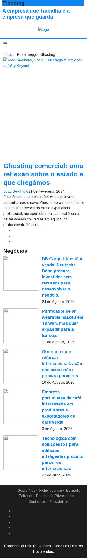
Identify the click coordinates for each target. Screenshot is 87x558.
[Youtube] (14, 533)
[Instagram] (14, 527)
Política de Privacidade (55, 496)
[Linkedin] (14, 516)
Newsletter (59, 502)
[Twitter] (14, 522)
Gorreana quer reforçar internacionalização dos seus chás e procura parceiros (62, 363)
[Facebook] (14, 511)
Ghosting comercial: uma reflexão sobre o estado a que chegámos (43, 174)
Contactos (37, 502)
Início (7, 55)
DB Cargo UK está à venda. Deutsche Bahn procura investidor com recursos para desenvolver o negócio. (62, 277)
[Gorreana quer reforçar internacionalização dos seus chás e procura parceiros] (20, 366)
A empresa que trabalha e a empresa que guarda (36, 14)
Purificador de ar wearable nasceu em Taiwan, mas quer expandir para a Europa (62, 323)
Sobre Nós (26, 490)
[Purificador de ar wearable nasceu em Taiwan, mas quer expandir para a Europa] (20, 325)
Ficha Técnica (50, 490)
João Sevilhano (15, 191)
